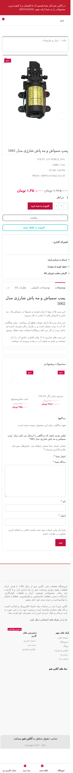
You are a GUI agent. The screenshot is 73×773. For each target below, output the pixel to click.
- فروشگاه (64, 642)
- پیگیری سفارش (29, 649)
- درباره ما (64, 655)
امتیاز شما (60, 456)
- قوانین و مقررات (61, 650)
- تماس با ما (64, 659)
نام (63, 501)
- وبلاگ (66, 646)
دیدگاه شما (59, 461)
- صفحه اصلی (63, 638)
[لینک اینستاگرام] (50, 242)
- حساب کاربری (30, 641)
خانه (64, 40)
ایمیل (62, 515)
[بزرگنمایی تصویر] (61, 116)
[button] (41, 380)
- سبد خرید (32, 645)
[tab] (60, 287)
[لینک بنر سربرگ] (35, 7)
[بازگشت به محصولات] (10, 48)
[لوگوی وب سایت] (35, 20)
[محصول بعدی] (6, 48)
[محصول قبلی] (14, 48)
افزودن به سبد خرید (40, 206)
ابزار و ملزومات (50, 40)
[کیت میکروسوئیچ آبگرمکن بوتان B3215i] (19, 382)
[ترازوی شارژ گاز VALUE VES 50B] (51, 381)
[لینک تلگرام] (45, 242)
